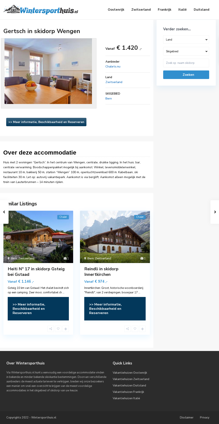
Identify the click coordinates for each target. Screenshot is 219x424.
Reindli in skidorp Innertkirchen (101, 271)
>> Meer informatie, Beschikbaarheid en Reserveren (46, 122)
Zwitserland (141, 9)
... (63, 292)
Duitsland (201, 9)
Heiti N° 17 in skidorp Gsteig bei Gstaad (36, 271)
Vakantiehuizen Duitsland (129, 385)
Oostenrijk (116, 9)
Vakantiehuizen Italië (126, 398)
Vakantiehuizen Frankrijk (128, 392)
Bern (108, 98)
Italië (182, 9)
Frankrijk (164, 9)
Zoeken (188, 75)
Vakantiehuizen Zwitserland (131, 379)
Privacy (204, 418)
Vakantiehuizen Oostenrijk (130, 373)
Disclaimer (187, 418)
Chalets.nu (112, 66)
